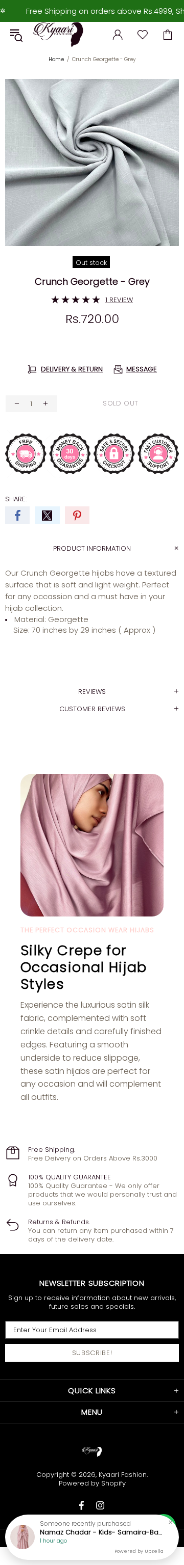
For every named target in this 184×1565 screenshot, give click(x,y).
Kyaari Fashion (58, 34)
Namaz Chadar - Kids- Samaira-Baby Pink (102, 1532)
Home (56, 59)
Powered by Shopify (92, 1483)
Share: (16, 499)
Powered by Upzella (139, 1551)
